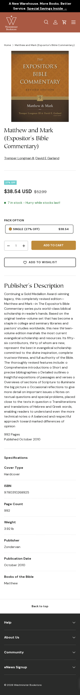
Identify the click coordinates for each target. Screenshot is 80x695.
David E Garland (47, 158)
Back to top (40, 606)
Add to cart (53, 245)
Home (7, 45)
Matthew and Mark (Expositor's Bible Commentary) (44, 45)
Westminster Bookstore (27, 685)
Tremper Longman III (19, 158)
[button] (64, 22)
